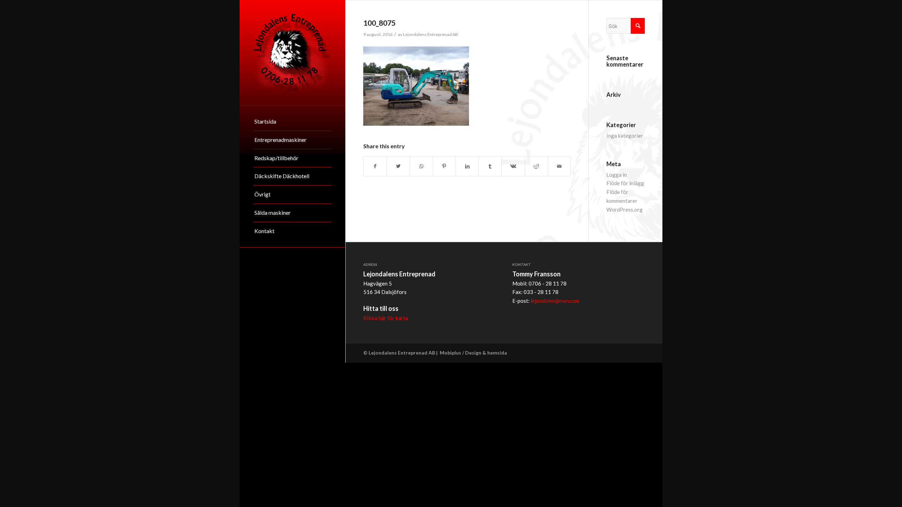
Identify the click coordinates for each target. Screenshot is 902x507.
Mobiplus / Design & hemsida (473, 353)
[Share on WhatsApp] (421, 166)
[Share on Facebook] (375, 166)
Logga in (616, 174)
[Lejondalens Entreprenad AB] (292, 52)
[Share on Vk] (513, 166)
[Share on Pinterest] (444, 166)
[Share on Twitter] (398, 166)
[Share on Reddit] (536, 166)
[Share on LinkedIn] (467, 166)
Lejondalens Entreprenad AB (430, 34)
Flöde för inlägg (625, 183)
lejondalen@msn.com (555, 301)
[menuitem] (292, 122)
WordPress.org (624, 209)
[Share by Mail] (559, 166)
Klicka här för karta (385, 318)
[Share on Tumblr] (490, 166)
